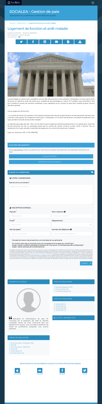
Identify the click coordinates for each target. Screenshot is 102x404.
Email (12, 221)
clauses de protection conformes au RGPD (41, 254)
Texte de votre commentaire (19, 183)
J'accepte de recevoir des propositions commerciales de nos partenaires (37, 240)
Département (57, 221)
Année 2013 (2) (61, 306)
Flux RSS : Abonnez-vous (65, 318)
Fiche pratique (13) (62, 289)
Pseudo (13, 212)
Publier (84, 263)
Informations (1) (16, 351)
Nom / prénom (58, 212)
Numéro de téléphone (61, 229)
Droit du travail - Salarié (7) (20, 347)
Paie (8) (13, 345)
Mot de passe (15, 229)
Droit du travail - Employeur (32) (22, 343)
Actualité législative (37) (64, 287)
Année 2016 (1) (61, 304)
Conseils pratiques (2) (63, 291)
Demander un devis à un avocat (49, 162)
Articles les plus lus (17, 353)
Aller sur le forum (49, 156)
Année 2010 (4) (61, 310)
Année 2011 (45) (61, 308)
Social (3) (14, 349)
